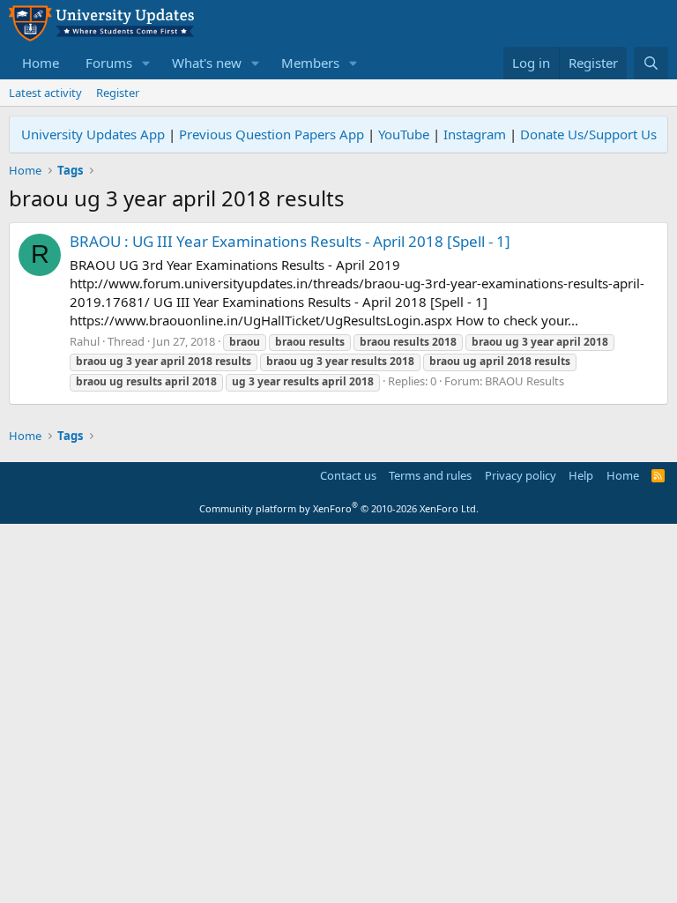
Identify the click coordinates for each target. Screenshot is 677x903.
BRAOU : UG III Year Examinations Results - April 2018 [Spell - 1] (290, 241)
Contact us (348, 475)
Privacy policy (520, 475)
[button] (146, 63)
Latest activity (45, 93)
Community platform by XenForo (339, 508)
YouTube (403, 134)
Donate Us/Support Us (588, 134)
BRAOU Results (524, 381)
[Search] (651, 63)
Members (310, 62)
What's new (207, 62)
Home (40, 62)
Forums (109, 62)
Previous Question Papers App (271, 134)
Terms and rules (430, 475)
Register (117, 93)
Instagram (474, 134)
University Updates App (93, 134)
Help (581, 475)
